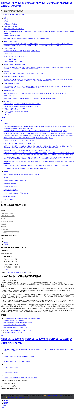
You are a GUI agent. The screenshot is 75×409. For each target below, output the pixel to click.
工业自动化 (36, 106)
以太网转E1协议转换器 (9, 93)
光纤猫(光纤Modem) (9, 95)
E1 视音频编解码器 (16, 68)
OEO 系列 (22, 104)
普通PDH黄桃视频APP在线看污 (12, 86)
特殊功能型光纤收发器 (39, 38)
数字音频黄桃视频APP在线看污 (12, 67)
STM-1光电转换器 (44, 98)
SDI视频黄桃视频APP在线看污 (28, 67)
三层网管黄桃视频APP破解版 (44, 31)
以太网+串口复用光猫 (33, 98)
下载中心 (15, 108)
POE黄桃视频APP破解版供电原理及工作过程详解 (15, 327)
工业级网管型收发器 (24, 128)
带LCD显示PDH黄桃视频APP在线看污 (17, 158)
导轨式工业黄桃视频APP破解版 (12, 31)
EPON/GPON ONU (18, 56)
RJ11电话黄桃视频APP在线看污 (18, 79)
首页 (5, 17)
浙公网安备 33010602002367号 (54, 395)
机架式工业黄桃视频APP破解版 (28, 31)
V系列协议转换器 (37, 93)
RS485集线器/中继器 (57, 44)
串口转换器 (3, 218)
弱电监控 (30, 106)
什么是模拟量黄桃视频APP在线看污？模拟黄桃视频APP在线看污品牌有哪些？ (23, 318)
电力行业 (20, 106)
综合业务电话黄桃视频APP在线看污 (51, 79)
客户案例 (20, 111)
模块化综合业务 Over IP (34, 74)
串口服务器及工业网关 (32, 44)
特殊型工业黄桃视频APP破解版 (60, 31)
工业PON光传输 (8, 53)
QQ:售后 (6, 403)
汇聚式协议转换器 (60, 93)
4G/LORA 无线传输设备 (10, 59)
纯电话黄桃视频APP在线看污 (34, 79)
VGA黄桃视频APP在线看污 (43, 67)
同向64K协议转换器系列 (48, 93)
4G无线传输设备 (8, 61)
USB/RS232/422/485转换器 (45, 44)
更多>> (10, 33)
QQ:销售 (6, 402)
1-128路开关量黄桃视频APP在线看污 (13, 51)
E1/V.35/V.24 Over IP (9, 74)
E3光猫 (9, 98)
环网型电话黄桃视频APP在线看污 (40, 80)
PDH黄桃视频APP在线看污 (8, 221)
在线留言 (6, 269)
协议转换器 (3, 226)
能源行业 (25, 106)
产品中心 (6, 18)
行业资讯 (10, 109)
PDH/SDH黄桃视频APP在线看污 (12, 83)
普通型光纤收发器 (8, 38)
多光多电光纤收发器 (18, 38)
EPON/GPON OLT (8, 56)
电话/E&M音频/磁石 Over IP (21, 74)
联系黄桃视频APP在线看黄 (10, 26)
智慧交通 (6, 106)
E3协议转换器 (29, 93)
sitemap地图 (27, 397)
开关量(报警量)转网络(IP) (29, 51)
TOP (5, 405)
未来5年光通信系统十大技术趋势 (13, 332)
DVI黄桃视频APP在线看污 (57, 67)
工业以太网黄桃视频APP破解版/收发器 (14, 29)
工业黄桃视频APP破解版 (7, 213)
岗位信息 (15, 372)
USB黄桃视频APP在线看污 (18, 45)
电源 (32, 104)
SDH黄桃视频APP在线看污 (31, 87)
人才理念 (6, 372)
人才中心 (6, 369)
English (3, 117)
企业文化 (10, 111)
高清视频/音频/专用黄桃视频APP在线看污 (14, 64)
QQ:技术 (6, 400)
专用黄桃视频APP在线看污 (28, 68)
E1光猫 (5, 98)
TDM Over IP (7, 71)
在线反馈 (10, 199)
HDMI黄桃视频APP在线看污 (22, 147)
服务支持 (6, 21)
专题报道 (15, 109)
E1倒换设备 (28, 104)
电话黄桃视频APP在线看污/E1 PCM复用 (14, 76)
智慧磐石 (15, 106)
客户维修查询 (21, 108)
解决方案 (6, 20)
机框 (12, 104)
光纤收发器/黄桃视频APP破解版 (12, 36)
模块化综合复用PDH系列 (17, 87)
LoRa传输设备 (16, 61)
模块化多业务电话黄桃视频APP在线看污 (21, 80)
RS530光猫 (25, 98)
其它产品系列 (7, 101)
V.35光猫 (13, 98)
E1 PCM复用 (7, 79)
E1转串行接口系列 (20, 93)
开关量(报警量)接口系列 (10, 48)
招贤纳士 (25, 111)
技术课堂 (10, 108)
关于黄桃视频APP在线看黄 (10, 24)
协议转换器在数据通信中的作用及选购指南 (14, 320)
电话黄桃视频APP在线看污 (8, 216)
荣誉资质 (15, 111)
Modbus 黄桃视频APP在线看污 (49, 45)
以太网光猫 (19, 98)
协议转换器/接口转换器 (10, 90)
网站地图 (21, 397)
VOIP (35, 104)
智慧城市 (10, 106)
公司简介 (6, 111)
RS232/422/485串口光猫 (10, 44)
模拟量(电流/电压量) (21, 44)
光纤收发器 (3, 224)
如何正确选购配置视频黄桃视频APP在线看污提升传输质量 (18, 322)
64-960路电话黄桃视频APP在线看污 (21, 154)
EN (23, 11)
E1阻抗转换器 (7, 104)
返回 (2, 335)
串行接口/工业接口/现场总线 (11, 41)
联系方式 (7, 112)
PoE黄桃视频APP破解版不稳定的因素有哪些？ (15, 325)
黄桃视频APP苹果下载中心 (10, 23)
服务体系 (6, 108)
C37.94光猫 (52, 98)
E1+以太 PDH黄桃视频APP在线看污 (29, 86)
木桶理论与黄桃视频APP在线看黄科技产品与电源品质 (19, 330)
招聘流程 (10, 372)
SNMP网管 (16, 104)
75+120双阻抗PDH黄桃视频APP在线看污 (49, 86)
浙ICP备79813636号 (13, 397)
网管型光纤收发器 (28, 38)
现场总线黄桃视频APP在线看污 (15, 135)
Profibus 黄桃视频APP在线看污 (33, 45)
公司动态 (6, 109)
